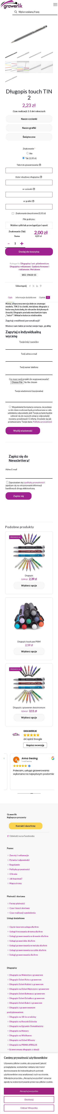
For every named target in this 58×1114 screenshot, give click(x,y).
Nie (30, 153)
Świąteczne (29, 136)
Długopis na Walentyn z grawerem (26, 975)
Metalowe (35, 269)
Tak (31, 158)
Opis (10, 297)
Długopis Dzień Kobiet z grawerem (26, 984)
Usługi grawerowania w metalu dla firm (28, 945)
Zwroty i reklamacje (19, 855)
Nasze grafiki (29, 127)
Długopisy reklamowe (20, 266)
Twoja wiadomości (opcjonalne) (29, 391)
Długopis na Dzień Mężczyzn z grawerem (29, 989)
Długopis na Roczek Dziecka (23, 1021)
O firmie (13, 874)
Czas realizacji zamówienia (22, 913)
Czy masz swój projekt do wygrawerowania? (29, 379)
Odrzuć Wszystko (29, 1108)
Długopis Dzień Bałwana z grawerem (27, 993)
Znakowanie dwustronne (30, 213)
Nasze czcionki (29, 118)
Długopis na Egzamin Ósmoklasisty (26, 1026)
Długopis (29, 575)
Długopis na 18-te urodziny (22, 1017)
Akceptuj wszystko (29, 1091)
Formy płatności (17, 903)
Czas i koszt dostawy (19, 908)
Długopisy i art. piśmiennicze (35, 263)
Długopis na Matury (19, 1031)
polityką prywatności (34, 482)
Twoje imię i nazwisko (29, 342)
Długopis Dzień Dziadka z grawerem (26, 998)
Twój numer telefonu (29, 367)
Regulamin (14, 864)
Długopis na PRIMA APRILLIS (23, 1045)
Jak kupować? (15, 878)
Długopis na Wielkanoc (20, 1035)
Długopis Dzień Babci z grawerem (25, 1003)
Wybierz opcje (29, 585)
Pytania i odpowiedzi (19, 860)
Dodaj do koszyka (29, 251)
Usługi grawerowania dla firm (23, 955)
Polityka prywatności (42, 422)
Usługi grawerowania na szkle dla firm (27, 950)
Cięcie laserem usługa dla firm (24, 927)
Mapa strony (15, 883)
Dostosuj (29, 1099)
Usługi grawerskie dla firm (22, 941)
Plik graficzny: (29, 219)
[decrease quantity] (8, 243)
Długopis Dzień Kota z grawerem (25, 979)
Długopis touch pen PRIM (29, 641)
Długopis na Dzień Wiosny (22, 1040)
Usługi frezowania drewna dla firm (26, 931)
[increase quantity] (21, 243)
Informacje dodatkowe (25, 297)
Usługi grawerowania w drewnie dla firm (28, 936)
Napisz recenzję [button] (35, 745)
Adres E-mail (11, 469)
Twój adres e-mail (29, 354)
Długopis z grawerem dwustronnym (29, 707)
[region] (29, 1083)
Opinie (44, 297)
